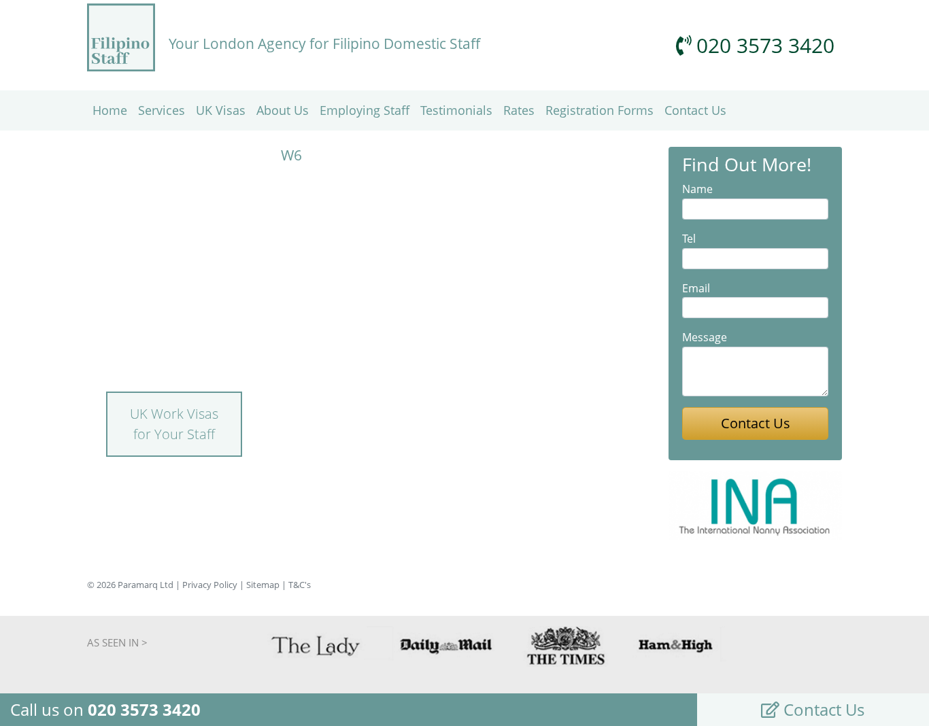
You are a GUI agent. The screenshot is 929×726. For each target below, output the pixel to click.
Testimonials (456, 110)
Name (697, 189)
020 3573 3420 (762, 45)
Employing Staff (364, 110)
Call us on (105, 709)
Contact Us (695, 110)
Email (696, 288)
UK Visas (221, 110)
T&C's (299, 584)
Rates (519, 110)
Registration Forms (599, 110)
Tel (689, 238)
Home (109, 110)
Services (161, 110)
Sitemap (263, 584)
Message (704, 337)
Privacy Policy (209, 584)
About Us (282, 110)
